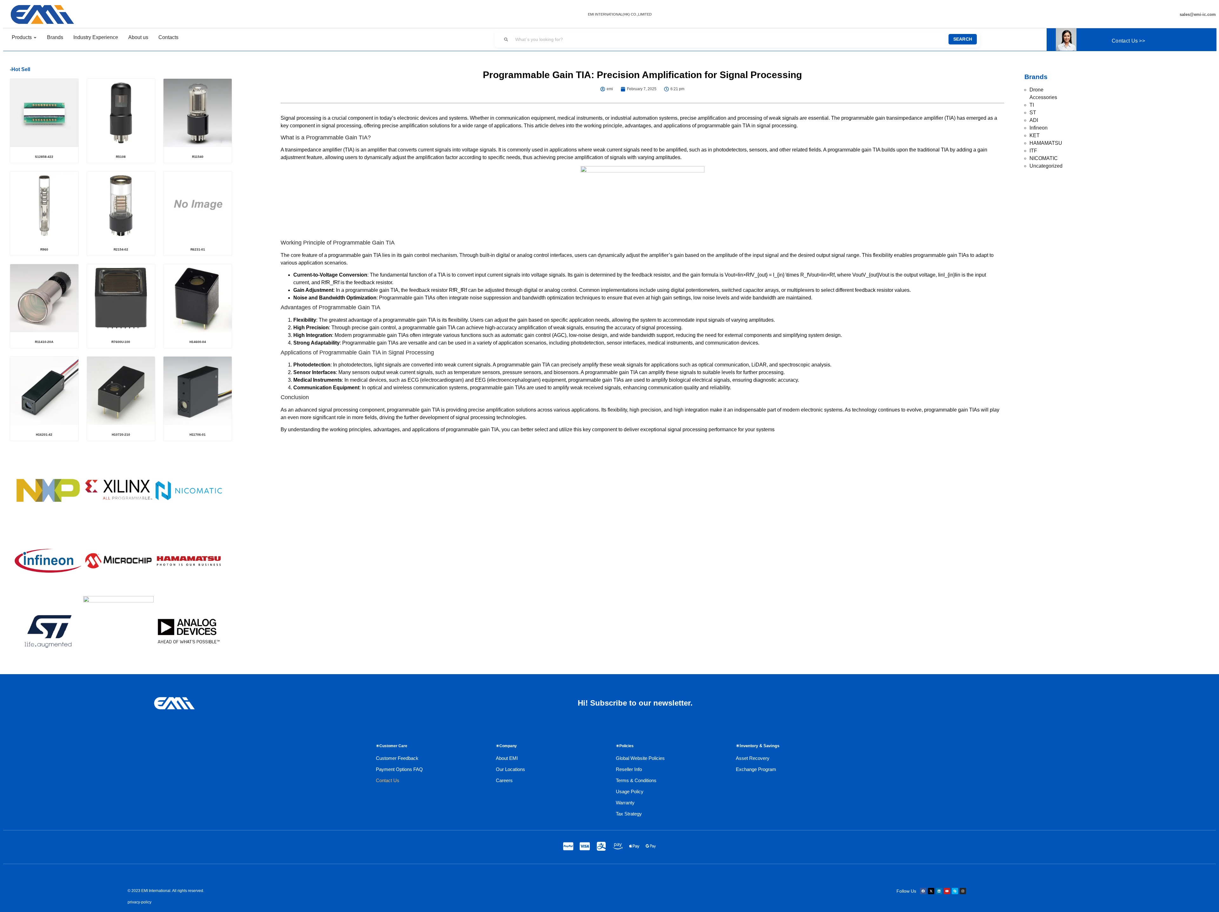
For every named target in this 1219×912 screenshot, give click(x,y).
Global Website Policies (640, 758)
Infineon (1038, 128)
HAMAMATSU (1045, 143)
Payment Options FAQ (399, 769)
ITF (1033, 150)
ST (1032, 112)
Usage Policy (629, 791)
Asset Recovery (752, 758)
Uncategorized (1045, 166)
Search (962, 39)
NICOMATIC (1043, 158)
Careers (504, 780)
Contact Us (387, 780)
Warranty (625, 802)
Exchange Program (756, 769)
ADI (1033, 120)
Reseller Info (629, 769)
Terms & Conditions (636, 780)
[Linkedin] (939, 891)
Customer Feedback (397, 758)
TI (1031, 105)
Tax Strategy (629, 813)
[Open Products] (35, 37)
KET (1034, 135)
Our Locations (510, 769)
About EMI (507, 758)
